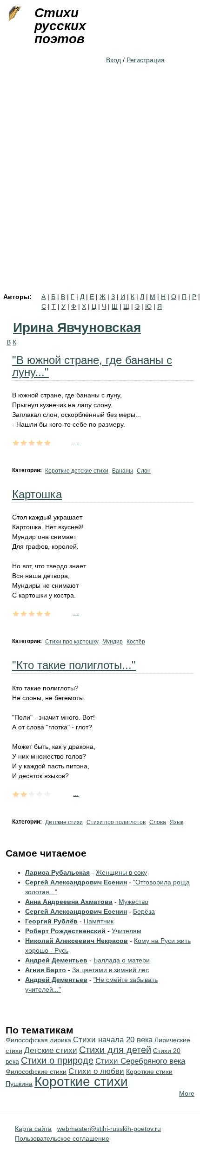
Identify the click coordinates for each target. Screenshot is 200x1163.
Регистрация (146, 60)
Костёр (136, 641)
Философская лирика (38, 1040)
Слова (157, 822)
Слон (144, 471)
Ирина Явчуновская (77, 327)
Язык (176, 822)
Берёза (144, 911)
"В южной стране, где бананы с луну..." (92, 366)
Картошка (37, 494)
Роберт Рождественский (65, 931)
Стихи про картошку (72, 641)
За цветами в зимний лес (110, 970)
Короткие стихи (81, 1081)
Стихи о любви (96, 1071)
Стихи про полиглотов (116, 822)
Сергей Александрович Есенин (76, 882)
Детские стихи (64, 822)
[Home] (14, 13)
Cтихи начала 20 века (113, 1039)
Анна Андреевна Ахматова (69, 901)
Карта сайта (33, 1128)
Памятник (98, 921)
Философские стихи (36, 1071)
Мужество (133, 901)
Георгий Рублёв (51, 921)
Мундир (112, 641)
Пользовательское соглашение (62, 1138)
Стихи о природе (57, 1060)
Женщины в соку (121, 872)
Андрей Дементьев (56, 960)
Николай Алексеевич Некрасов (76, 940)
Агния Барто (45, 970)
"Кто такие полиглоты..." (74, 665)
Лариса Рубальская (57, 872)
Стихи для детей (115, 1050)
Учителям (126, 931)
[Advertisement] (100, 189)
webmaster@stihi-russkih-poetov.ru (109, 1128)
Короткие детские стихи (76, 471)
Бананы (122, 471)
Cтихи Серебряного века (140, 1061)
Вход (113, 60)
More (186, 1093)
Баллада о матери (121, 960)
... (76, 442)
